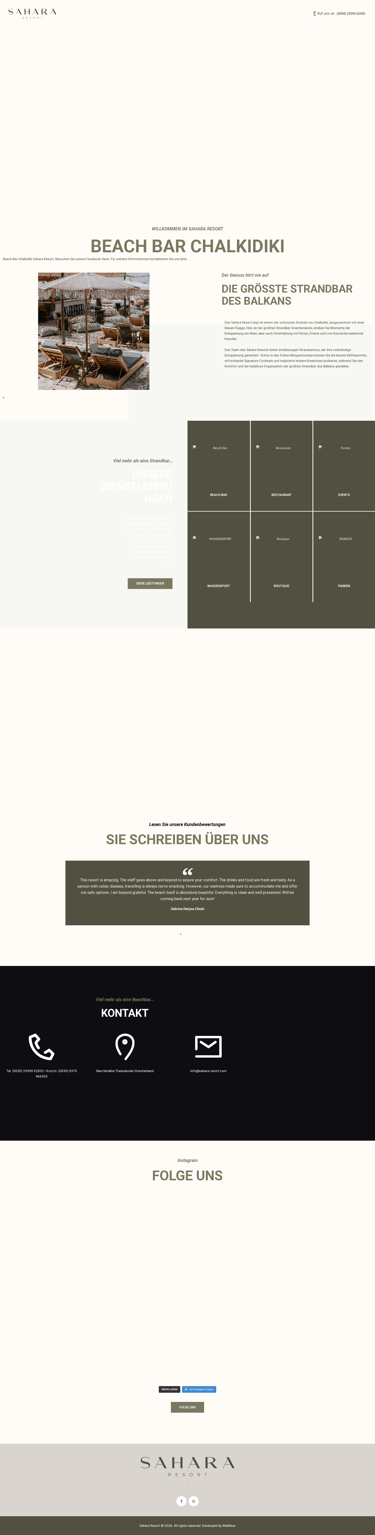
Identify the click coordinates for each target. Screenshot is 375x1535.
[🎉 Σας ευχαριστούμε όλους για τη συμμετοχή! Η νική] (280, 1324)
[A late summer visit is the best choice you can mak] (141, 1319)
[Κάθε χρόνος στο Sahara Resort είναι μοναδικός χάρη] (95, 1249)
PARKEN (344, 586)
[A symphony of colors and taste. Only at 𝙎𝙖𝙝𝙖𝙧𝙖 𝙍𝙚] (234, 1364)
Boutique (281, 586)
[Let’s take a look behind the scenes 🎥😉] (234, 1308)
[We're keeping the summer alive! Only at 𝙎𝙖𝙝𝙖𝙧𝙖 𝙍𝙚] (187, 1319)
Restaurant (281, 495)
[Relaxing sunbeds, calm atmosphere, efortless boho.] (141, 1219)
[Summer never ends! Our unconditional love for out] (187, 1219)
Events (344, 495)
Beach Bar (218, 495)
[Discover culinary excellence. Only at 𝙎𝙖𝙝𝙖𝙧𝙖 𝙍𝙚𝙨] (280, 1364)
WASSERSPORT (218, 586)
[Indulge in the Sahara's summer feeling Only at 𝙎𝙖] (280, 1213)
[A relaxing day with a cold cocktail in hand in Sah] (95, 1324)
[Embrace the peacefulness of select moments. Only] (187, 1364)
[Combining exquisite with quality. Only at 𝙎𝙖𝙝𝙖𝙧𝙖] (141, 1364)
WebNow (229, 1526)
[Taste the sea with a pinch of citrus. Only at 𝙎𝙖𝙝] (95, 1364)
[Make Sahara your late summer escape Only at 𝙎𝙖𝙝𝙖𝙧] (234, 1213)
